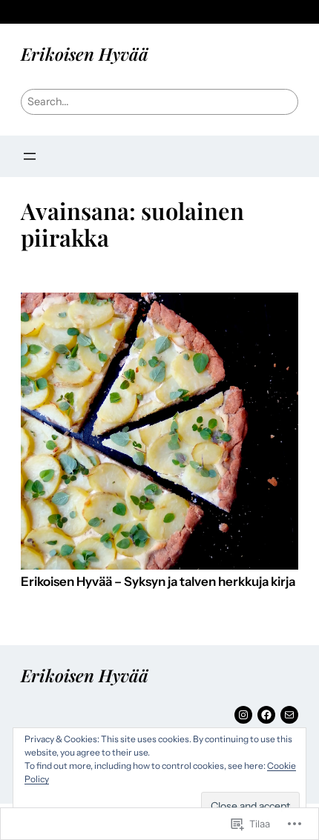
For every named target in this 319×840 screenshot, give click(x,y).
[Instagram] (243, 715)
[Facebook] (266, 715)
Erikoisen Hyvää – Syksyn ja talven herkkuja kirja (158, 582)
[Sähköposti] (289, 715)
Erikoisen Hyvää (84, 53)
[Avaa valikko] (30, 156)
